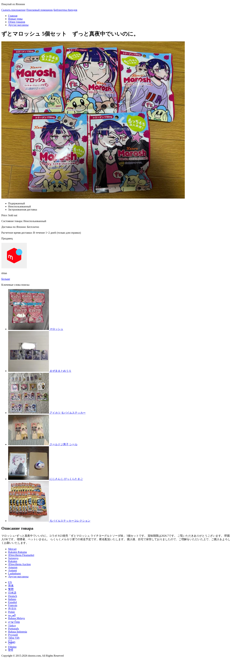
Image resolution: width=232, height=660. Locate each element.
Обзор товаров (16, 21)
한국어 (12, 608)
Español (12, 602)
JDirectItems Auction (19, 564)
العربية (12, 615)
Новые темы (15, 18)
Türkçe (12, 625)
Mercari (12, 549)
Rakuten (12, 561)
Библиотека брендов (65, 10)
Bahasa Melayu (16, 618)
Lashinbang (14, 573)
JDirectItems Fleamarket (21, 555)
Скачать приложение (13, 10)
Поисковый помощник (39, 10)
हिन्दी (10, 649)
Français (12, 605)
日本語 (12, 592)
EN (10, 582)
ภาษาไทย (14, 622)
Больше (5, 279)
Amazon (12, 567)
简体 (11, 585)
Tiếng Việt (13, 637)
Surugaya (13, 558)
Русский (13, 634)
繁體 (11, 589)
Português (13, 628)
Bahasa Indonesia (17, 631)
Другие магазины (18, 24)
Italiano (12, 599)
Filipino (12, 646)
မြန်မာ (11, 642)
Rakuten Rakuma (17, 552)
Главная (12, 15)
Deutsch (12, 596)
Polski (11, 611)
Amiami (12, 570)
